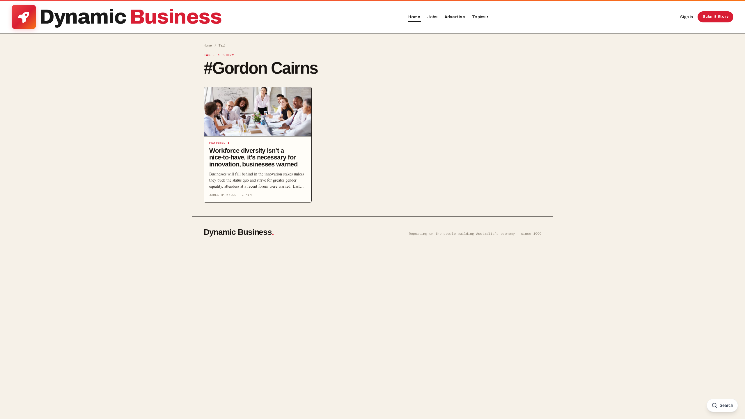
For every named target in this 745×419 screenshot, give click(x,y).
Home (414, 17)
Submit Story (715, 17)
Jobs (432, 17)
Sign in (686, 17)
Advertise (454, 17)
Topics (480, 17)
